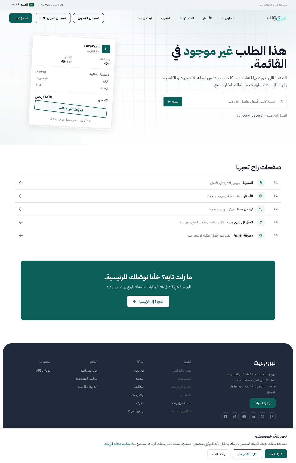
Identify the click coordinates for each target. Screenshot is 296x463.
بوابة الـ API (43, 370)
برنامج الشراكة (262, 403)
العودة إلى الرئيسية (151, 301)
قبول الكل (275, 453)
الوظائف (139, 386)
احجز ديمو (21, 18)
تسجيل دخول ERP (53, 18)
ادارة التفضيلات (247, 453)
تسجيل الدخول (88, 18)
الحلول (229, 18)
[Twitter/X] (262, 416)
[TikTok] (235, 416)
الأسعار (207, 18)
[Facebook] (225, 416)
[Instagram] (272, 416)
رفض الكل (218, 453)
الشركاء (140, 402)
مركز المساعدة (88, 370)
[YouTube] (244, 416)
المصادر (189, 18)
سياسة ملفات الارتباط (117, 443)
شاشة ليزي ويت (181, 402)
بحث (175, 101)
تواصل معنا (144, 18)
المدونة (165, 18)
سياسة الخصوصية (86, 378)
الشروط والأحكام (87, 386)
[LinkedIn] (253, 416)
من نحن (139, 370)
